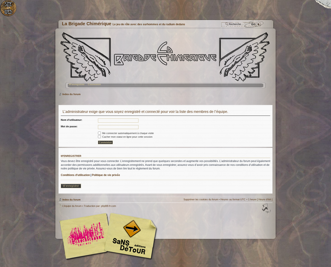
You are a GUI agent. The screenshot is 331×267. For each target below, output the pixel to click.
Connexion (94, 84)
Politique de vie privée (106, 175)
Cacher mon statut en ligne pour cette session (127, 136)
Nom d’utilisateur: (71, 120)
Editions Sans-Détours (129, 236)
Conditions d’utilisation (75, 175)
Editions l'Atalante (109, 236)
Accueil (10, 10)
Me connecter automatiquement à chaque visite (128, 133)
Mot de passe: (69, 126)
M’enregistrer (76, 84)
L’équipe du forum (72, 206)
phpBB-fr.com (108, 206)
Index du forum (165, 62)
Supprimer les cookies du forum (201, 199)
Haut (266, 209)
